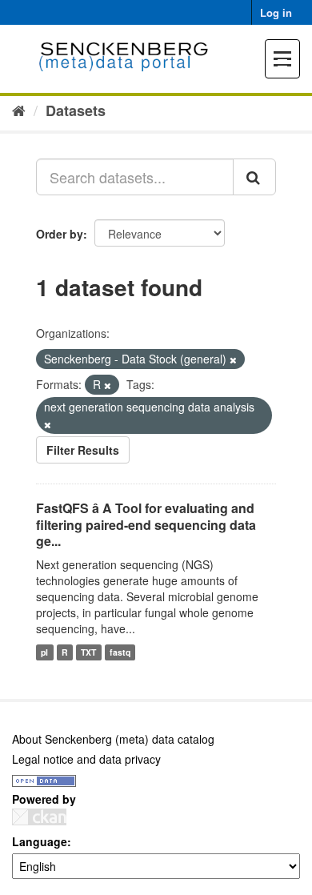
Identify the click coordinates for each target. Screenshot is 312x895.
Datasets (76, 110)
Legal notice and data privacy (86, 759)
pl (44, 652)
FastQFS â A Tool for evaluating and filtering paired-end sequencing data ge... (146, 525)
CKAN (39, 817)
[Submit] (254, 177)
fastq (120, 652)
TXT (88, 652)
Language (39, 841)
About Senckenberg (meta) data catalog (113, 739)
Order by (59, 234)
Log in (276, 12)
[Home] (19, 109)
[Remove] (233, 359)
